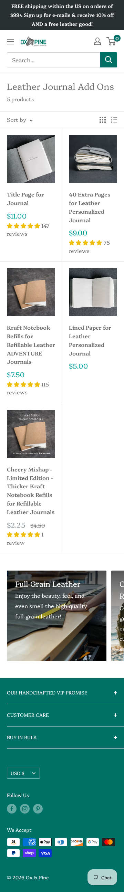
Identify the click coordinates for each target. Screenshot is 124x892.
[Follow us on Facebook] (12, 808)
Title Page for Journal (25, 198)
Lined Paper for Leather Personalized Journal (90, 340)
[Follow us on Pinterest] (38, 808)
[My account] (97, 41)
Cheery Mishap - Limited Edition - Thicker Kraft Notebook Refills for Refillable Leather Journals (30, 490)
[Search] (108, 59)
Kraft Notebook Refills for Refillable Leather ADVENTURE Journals (31, 344)
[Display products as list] (114, 120)
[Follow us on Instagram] (25, 808)
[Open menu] (10, 41)
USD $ (17, 773)
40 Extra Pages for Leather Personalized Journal (89, 206)
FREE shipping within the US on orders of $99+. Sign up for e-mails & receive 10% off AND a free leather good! (62, 14)
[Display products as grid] (103, 120)
